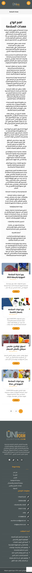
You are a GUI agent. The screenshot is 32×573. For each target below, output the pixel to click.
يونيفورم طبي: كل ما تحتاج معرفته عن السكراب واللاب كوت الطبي (18, 559)
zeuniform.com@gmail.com (18, 520)
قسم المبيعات (22, 496)
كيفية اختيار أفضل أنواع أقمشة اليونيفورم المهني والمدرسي (19, 538)
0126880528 (22, 516)
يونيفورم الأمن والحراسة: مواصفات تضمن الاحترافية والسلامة (18, 548)
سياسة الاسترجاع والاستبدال (15, 483)
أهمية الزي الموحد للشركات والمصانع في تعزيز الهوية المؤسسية (18, 543)
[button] (21, 460)
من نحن (15, 472)
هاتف (24, 512)
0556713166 (22, 508)
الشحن (15, 477)
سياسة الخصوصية (15, 480)
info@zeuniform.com (20, 524)
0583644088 (22, 500)
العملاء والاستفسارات (20, 504)
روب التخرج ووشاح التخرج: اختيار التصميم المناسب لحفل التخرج (20, 554)
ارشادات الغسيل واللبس (15, 485)
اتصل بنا (15, 475)
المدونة (15, 488)
